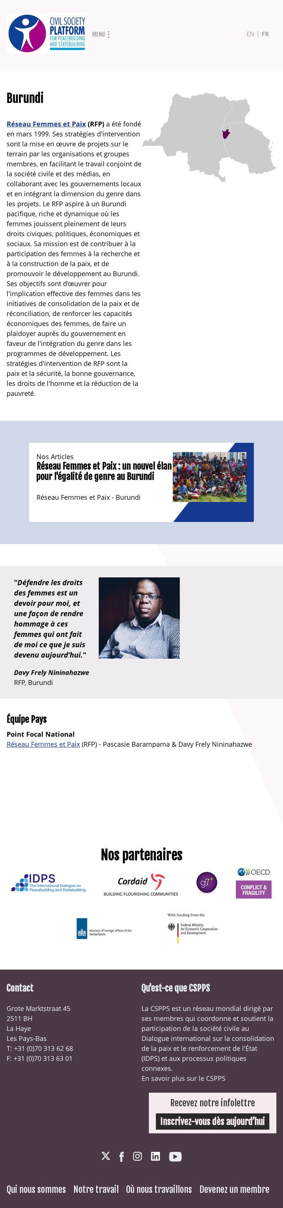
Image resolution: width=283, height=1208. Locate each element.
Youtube (175, 1157)
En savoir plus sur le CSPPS (184, 1078)
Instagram (137, 1156)
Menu (98, 34)
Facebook (121, 1157)
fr (265, 34)
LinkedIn (155, 1156)
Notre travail (96, 1189)
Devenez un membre (234, 1189)
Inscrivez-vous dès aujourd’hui (212, 1121)
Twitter (105, 1156)
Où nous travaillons (159, 1189)
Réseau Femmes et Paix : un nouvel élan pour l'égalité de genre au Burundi (104, 471)
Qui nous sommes (36, 1189)
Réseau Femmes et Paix (46, 123)
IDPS (150, 1058)
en (250, 34)
